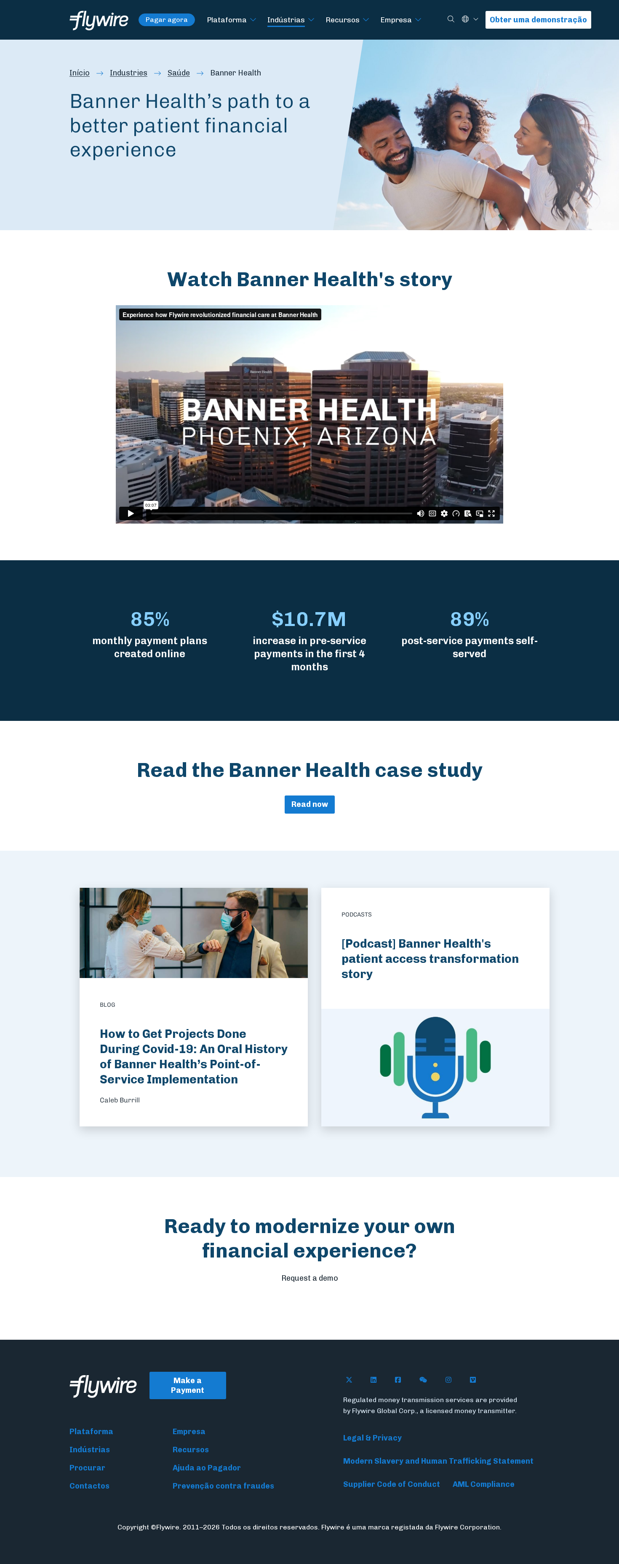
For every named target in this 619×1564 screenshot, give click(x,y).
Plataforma (227, 19)
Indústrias (286, 19)
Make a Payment (187, 1385)
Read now (309, 804)
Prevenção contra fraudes (223, 1486)
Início (79, 73)
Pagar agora (167, 20)
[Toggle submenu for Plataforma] (253, 20)
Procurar (87, 1468)
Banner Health (235, 73)
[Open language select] (475, 20)
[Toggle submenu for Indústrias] (311, 20)
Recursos (343, 19)
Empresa (396, 19)
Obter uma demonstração (538, 19)
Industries (128, 73)
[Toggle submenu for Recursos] (366, 20)
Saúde (179, 73)
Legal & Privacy (372, 1438)
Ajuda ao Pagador (207, 1468)
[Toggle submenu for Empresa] (418, 20)
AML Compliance (484, 1484)
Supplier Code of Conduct (391, 1484)
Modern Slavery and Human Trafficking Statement (438, 1461)
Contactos (89, 1486)
